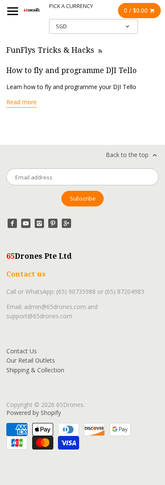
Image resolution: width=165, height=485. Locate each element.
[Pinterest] (53, 223)
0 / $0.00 (136, 10)
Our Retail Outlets (30, 360)
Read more (21, 102)
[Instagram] (39, 223)
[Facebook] (12, 223)
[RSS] (99, 50)
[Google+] (66, 223)
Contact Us (21, 351)
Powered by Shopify (33, 413)
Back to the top (128, 155)
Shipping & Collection (35, 370)
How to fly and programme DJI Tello (71, 70)
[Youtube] (25, 223)
